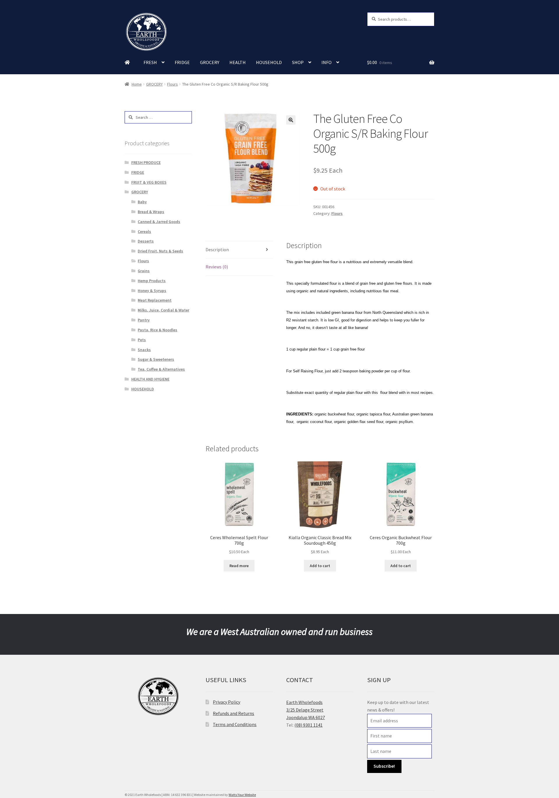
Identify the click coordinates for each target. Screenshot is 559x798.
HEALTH (237, 62)
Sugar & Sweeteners (156, 359)
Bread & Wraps (151, 211)
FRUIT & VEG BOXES (149, 182)
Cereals (144, 231)
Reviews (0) (217, 267)
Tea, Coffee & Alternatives (161, 369)
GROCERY (209, 62)
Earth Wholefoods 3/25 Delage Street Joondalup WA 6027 (305, 709)
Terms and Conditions (234, 724)
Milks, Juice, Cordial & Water (163, 310)
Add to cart (320, 565)
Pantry (144, 320)
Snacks (144, 349)
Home (137, 84)
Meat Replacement (154, 300)
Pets (142, 339)
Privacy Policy (226, 702)
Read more (239, 565)
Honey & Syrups (152, 290)
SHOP (298, 62)
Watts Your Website (242, 794)
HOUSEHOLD (269, 62)
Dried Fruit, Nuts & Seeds (160, 251)
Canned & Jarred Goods (159, 221)
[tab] (239, 250)
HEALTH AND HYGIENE (150, 379)
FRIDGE (182, 62)
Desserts (146, 241)
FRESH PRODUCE (146, 162)
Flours (172, 84)
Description (217, 249)
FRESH (150, 62)
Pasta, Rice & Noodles (157, 329)
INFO (326, 62)
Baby (142, 201)
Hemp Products (152, 280)
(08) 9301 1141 (308, 725)
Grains (144, 270)
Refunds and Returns (233, 713)
